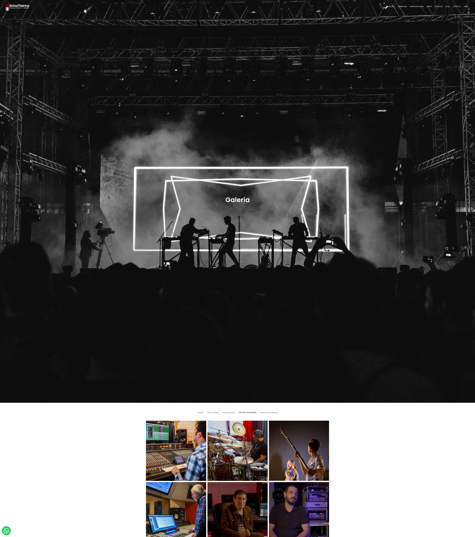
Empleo (429, 6)
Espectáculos (228, 412)
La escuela (391, 6)
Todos (200, 412)
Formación (402, 6)
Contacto (456, 6)
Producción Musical (269, 412)
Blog (448, 6)
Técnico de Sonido (247, 412)
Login (466, 6)
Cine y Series (213, 412)
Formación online (417, 6)
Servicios (439, 6)
